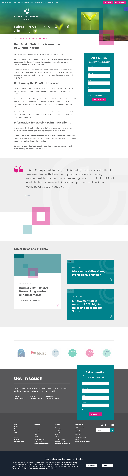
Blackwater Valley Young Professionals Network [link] (88, 273)
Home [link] (4, 2)
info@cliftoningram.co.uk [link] (42, 443)
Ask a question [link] (120, 2)
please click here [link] (49, 468)
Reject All (107, 465)
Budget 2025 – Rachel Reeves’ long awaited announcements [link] (33, 291)
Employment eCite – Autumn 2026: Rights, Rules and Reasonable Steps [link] (87, 306)
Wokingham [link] (49, 396)
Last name (90, 73)
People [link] (14, 2)
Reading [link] (32, 396)
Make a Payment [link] (52, 2)
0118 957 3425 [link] (36, 399)
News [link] (31, 2)
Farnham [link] (17, 396)
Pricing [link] (26, 2)
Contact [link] (43, 2)
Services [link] (20, 2)
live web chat (105, 62)
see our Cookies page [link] (71, 466)
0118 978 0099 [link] (52, 399)
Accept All (91, 465)
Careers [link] (37, 2)
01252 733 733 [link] (20, 399)
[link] (126, 9)
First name (90, 66)
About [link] (9, 2)
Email (89, 80)
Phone (89, 88)
